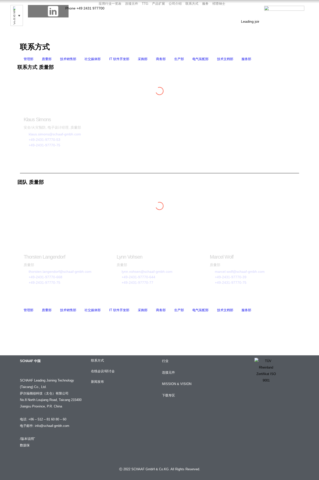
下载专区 (168, 395)
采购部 (143, 59)
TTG (145, 3)
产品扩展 (158, 3)
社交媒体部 (92, 59)
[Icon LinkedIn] (53, 11)
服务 (205, 3)
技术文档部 (225, 59)
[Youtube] (43, 11)
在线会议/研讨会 (103, 371)
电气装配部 (200, 59)
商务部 (161, 59)
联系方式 (191, 3)
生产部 (179, 59)
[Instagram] (62, 11)
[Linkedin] (258, 397)
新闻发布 (97, 382)
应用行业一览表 (110, 3)
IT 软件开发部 (119, 59)
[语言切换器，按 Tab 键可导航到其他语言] (16, 15)
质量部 (47, 59)
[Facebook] (34, 11)
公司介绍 (175, 3)
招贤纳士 (218, 3)
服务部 (246, 59)
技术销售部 (68, 59)
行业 (165, 361)
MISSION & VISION (176, 384)
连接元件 (131, 3)
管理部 (28, 59)
